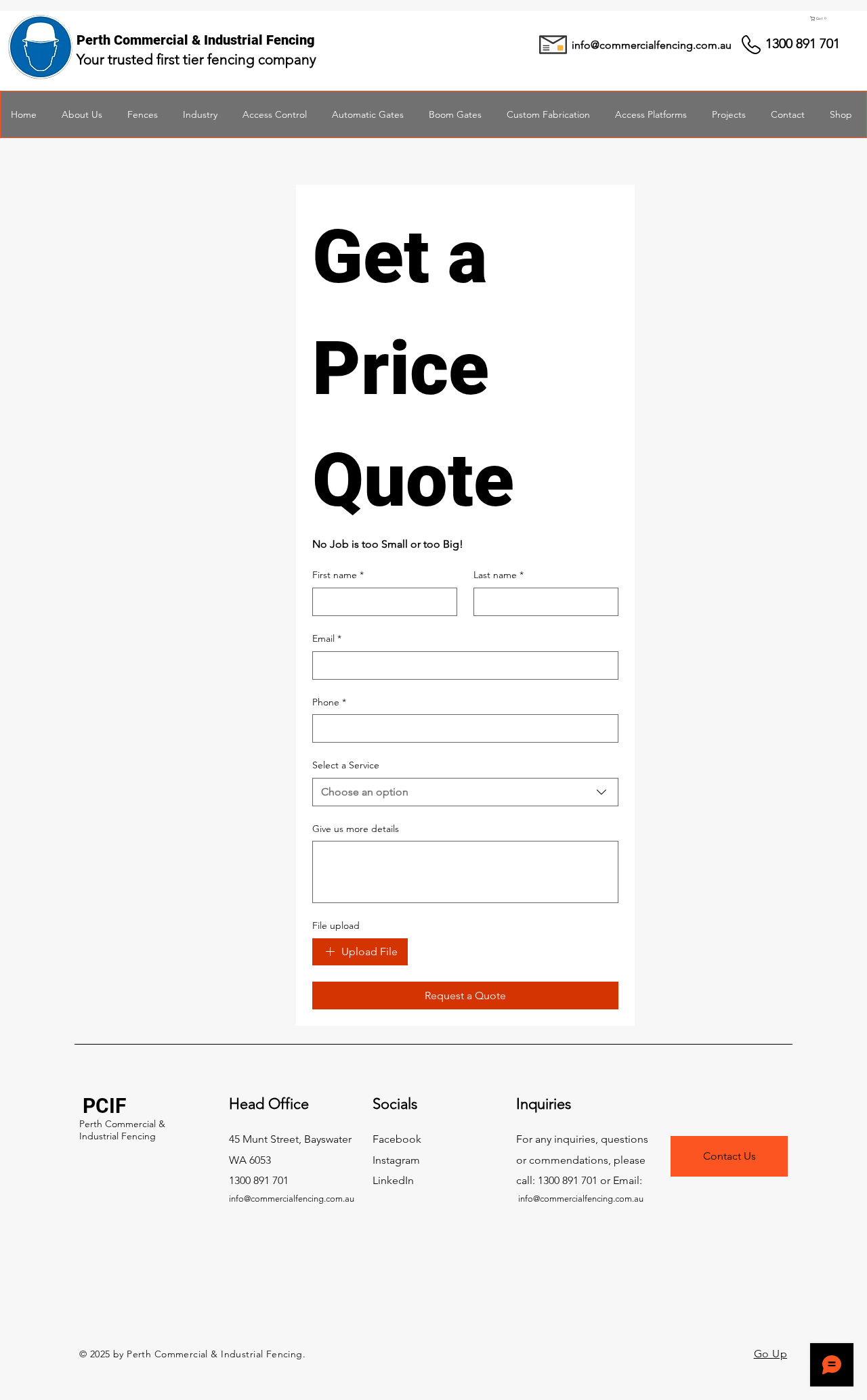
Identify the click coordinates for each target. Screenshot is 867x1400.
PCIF (104, 1106)
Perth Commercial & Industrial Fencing (122, 1130)
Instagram (396, 1160)
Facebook (397, 1139)
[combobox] (465, 792)
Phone (329, 702)
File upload (336, 925)
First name (338, 575)
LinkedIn (393, 1180)
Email (326, 638)
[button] (829, 18)
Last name (498, 575)
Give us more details (355, 829)
